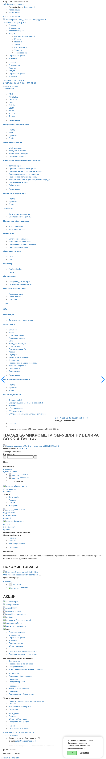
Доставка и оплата (17, 632)
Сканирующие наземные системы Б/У (26, 402)
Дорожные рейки (16, 335)
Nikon (11, 110)
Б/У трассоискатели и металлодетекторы (27, 413)
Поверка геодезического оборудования (26, 700)
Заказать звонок (10, 85)
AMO (11, 259)
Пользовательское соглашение (23, 654)
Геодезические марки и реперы (23, 362)
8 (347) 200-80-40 (11, 83)
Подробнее (84, 752)
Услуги (12, 33)
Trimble (12, 116)
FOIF (11, 94)
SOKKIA (23, 448)
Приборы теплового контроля (22, 168)
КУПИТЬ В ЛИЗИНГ (12, 16)
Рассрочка (13, 505)
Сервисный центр (17, 55)
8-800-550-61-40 (10, 732)
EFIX (11, 132)
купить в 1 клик (10, 471)
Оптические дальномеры (20, 284)
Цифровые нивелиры (18, 247)
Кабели (12, 351)
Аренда (12, 499)
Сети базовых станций (24, 36)
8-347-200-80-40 (26, 732)
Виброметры (14, 185)
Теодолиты (14, 673)
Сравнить (23, 474)
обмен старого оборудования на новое (15, 488)
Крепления (14, 360)
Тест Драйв (14, 713)
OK (72, 753)
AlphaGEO (13, 96)
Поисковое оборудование (20, 676)
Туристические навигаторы (21, 320)
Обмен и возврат (16, 645)
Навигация (13, 691)
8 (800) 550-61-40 (28, 83)
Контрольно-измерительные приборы (26, 669)
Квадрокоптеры (16, 293)
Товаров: (15, 22)
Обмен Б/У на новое (18, 718)
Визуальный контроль (18, 182)
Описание (13, 547)
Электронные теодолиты (20, 216)
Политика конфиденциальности (23, 651)
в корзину (7, 581)
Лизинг (17, 44)
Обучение (13, 709)
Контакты (13, 58)
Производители (16, 643)
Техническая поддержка (20, 706)
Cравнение (29, 7)
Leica (11, 102)
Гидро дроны (15, 296)
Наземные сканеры (17, 156)
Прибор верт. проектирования (22, 244)
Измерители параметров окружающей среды (29, 179)
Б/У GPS (12, 405)
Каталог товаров (16, 30)
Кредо (11, 390)
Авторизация (14, 9)
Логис (11, 271)
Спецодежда (14, 371)
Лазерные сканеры (17, 666)
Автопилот (13, 299)
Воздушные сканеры (18, 150)
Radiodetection (15, 269)
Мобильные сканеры (18, 153)
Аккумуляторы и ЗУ (17, 349)
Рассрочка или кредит (19, 721)
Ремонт (17, 38)
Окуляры (13, 354)
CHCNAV (13, 99)
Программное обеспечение (21, 694)
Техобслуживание (17, 543)
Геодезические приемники (21, 663)
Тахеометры (14, 661)
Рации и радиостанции (19, 357)
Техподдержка (20, 52)
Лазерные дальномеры (19, 281)
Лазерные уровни (17, 681)
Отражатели (14, 346)
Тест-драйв (14, 497)
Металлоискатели (17, 229)
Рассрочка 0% (20, 47)
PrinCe (12, 129)
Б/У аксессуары (16, 408)
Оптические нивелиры (19, 238)
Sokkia (12, 105)
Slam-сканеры (15, 147)
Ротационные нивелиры (20, 241)
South (11, 107)
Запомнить (24, 477)
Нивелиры (13, 678)
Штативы (13, 329)
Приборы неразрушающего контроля (26, 171)
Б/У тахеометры (16, 411)
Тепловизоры (15, 165)
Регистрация (14, 12)
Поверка (18, 41)
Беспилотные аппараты (19, 688)
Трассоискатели (16, 226)
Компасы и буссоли (17, 365)
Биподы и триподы (17, 343)
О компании (14, 27)
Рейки (11, 332)
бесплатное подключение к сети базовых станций (14, 513)
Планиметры (14, 368)
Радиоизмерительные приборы (23, 176)
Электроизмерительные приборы (24, 174)
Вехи (11, 340)
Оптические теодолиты (19, 213)
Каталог (12, 67)
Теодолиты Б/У (15, 400)
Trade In (18, 50)
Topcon (12, 113)
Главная (12, 25)
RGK (11, 256)
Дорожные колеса (17, 338)
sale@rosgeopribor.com (13, 4)
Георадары (14, 685)
